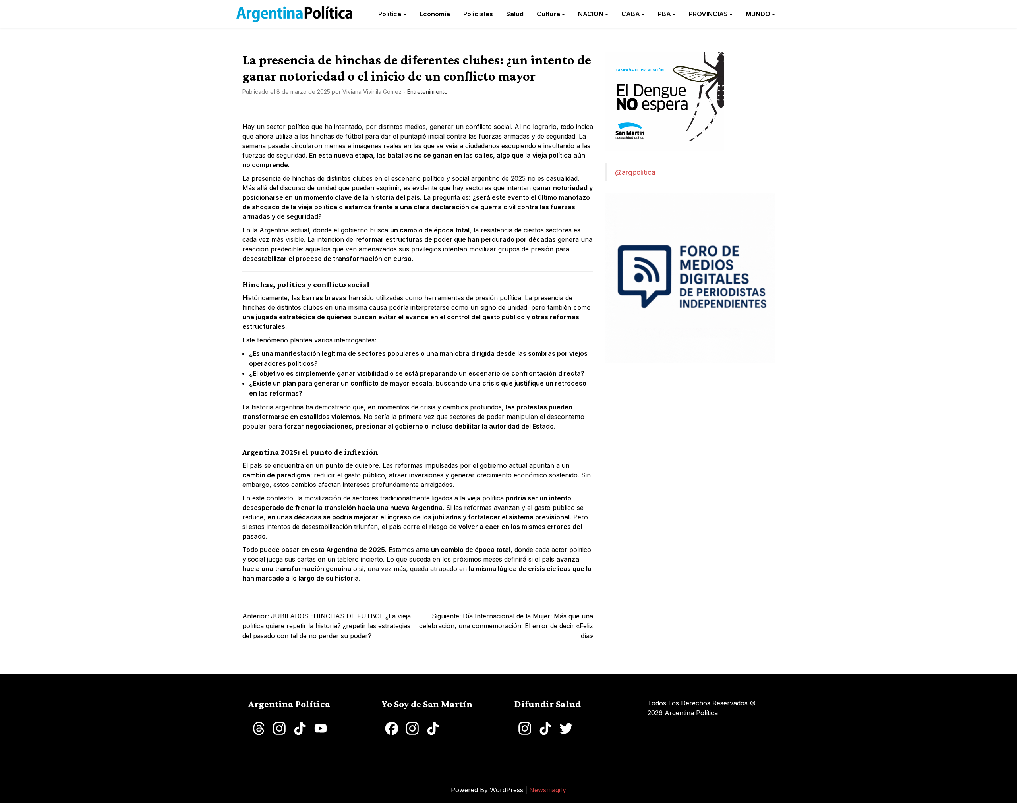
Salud (515, 14)
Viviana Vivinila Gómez (372, 91)
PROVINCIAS (708, 14)
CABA (630, 14)
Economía (435, 14)
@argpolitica (635, 172)
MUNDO (758, 14)
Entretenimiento (427, 91)
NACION (590, 14)
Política (389, 14)
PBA (664, 14)
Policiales (478, 14)
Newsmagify (547, 790)
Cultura (548, 14)
